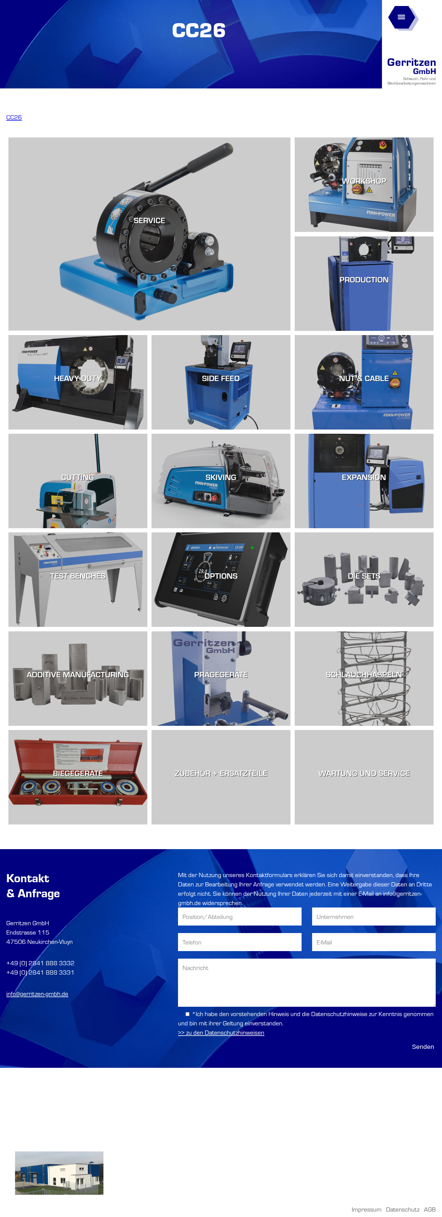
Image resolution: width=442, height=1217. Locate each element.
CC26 (14, 117)
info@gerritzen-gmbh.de (37, 993)
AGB (430, 1209)
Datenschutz (402, 1209)
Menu (401, 15)
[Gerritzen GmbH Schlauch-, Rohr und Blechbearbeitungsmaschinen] (412, 74)
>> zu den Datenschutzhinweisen (221, 1032)
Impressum (367, 1209)
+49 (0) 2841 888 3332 (40, 962)
